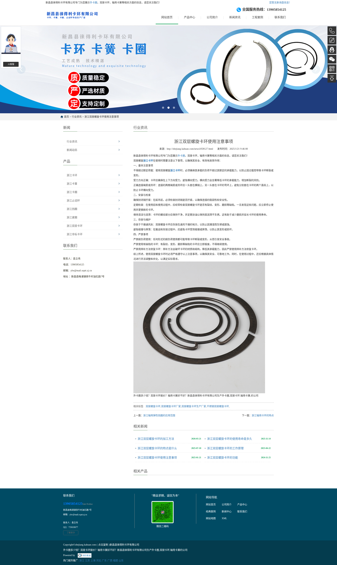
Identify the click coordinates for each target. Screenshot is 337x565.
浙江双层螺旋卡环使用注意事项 (101, 116)
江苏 (87, 560)
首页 (66, 116)
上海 (93, 560)
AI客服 (11, 64)
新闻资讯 (234, 17)
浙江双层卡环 (74, 225)
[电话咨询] (332, 30)
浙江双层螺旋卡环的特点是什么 (157, 448)
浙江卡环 (72, 175)
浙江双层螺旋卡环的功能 (222, 457)
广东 (104, 560)
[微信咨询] (332, 59)
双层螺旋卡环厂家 (171, 406)
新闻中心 (227, 511)
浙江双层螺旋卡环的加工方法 (156, 438)
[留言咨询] (332, 40)
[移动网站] (332, 68)
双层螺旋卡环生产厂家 (193, 406)
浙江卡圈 (72, 192)
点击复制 (103, 544)
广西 (109, 560)
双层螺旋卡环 (153, 406)
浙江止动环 (73, 200)
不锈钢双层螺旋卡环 (218, 406)
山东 (121, 560)
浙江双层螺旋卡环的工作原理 (225, 448)
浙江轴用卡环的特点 (263, 415)
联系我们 (280, 17)
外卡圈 (93, 2)
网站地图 (211, 518)
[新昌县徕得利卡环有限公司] (72, 17)
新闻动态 (72, 150)
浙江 (81, 560)
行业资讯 (77, 116)
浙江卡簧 (72, 183)
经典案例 (211, 511)
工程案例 (257, 17)
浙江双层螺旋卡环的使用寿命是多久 (229, 438)
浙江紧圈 (72, 217)
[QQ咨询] (332, 49)
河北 (98, 560)
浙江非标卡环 (74, 234)
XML (224, 518)
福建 (115, 560)
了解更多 (71, 532)
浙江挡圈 (72, 209)
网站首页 (167, 17)
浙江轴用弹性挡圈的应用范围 (159, 415)
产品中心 (189, 17)
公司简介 (212, 17)
